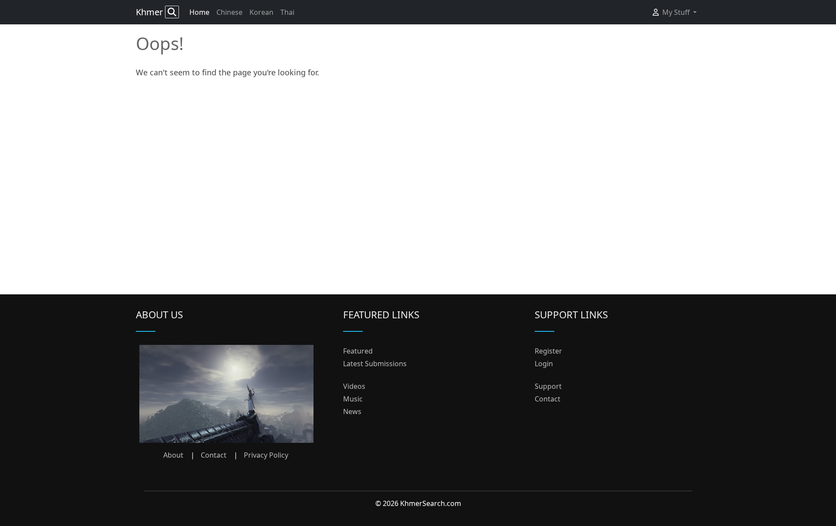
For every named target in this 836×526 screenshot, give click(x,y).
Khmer (150, 12)
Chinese (229, 12)
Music (353, 399)
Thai (287, 12)
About (173, 455)
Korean (261, 12)
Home (199, 12)
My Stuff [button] (676, 12)
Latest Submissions (375, 363)
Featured (358, 351)
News (352, 411)
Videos (354, 386)
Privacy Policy (266, 455)
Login (544, 363)
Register (548, 351)
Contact (213, 455)
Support (548, 386)
